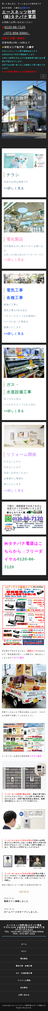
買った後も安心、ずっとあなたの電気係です (21, 4)
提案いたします (12, 327)
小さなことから (12, 461)
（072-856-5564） (16, 33)
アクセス (27, 929)
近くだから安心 (12, 399)
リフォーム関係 (24, 980)
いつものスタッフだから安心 (20, 404)
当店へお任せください (16, 473)
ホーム (24, 944)
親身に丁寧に (11, 304)
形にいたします (12, 484)
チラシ (13, 175)
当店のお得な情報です (16, 182)
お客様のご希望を (14, 478)
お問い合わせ (24, 995)
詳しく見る (16, 188)
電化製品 (24, 958)
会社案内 (24, 988)
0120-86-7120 (14, 27)
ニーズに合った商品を (16, 321)
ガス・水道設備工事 (24, 973)
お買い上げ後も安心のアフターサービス (24, 255)
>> (6, 188)
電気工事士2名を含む (15, 310)
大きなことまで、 (14, 467)
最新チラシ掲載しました (16, 901)
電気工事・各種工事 (24, 966)
